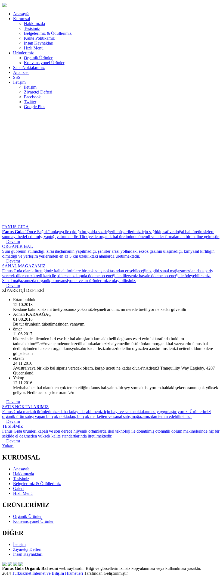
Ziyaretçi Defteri (38, 92)
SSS (16, 77)
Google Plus (34, 106)
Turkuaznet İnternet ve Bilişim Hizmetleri (47, 573)
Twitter (30, 101)
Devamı (13, 401)
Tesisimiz (32, 28)
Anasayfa (21, 13)
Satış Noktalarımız (29, 67)
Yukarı (8, 445)
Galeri (18, 488)
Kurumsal (21, 18)
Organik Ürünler (38, 57)
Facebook (32, 97)
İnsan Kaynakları (38, 43)
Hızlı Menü (34, 48)
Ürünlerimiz (23, 53)
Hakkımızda (34, 23)
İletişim (19, 82)
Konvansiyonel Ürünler (44, 62)
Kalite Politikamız (39, 38)
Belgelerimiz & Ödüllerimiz (48, 33)
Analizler (21, 72)
